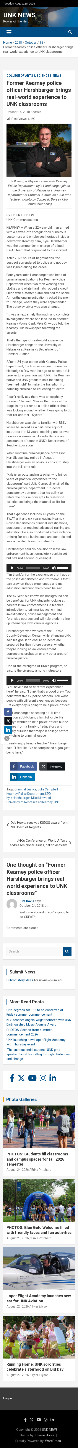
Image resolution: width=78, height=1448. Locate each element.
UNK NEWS (19, 15)
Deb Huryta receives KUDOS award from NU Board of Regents (39, 825)
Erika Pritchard (41, 1169)
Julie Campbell (48, 789)
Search (67, 951)
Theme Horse (44, 1435)
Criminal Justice (25, 789)
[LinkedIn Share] (8, 730)
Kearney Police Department (25, 793)
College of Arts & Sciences (28, 75)
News (57, 75)
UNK (57, 802)
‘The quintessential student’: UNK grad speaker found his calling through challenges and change (38, 1054)
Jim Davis (27, 901)
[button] (7, 738)
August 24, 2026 (17, 1169)
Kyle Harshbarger (18, 798)
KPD (48, 793)
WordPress (53, 1441)
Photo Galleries (21, 1099)
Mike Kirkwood (41, 798)
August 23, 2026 (17, 1238)
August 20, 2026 (17, 1306)
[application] (39, 568)
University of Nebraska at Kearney (29, 802)
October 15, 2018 (18, 112)
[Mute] (54, 568)
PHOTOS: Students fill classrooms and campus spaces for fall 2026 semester (37, 1159)
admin (36, 112)
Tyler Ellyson (40, 1306)
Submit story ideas (19, 980)
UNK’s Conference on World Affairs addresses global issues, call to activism (38, 843)
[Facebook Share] (8, 712)
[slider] (63, 568)
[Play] (12, 568)
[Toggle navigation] (9, 32)
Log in (7, 1398)
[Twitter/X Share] (8, 721)
